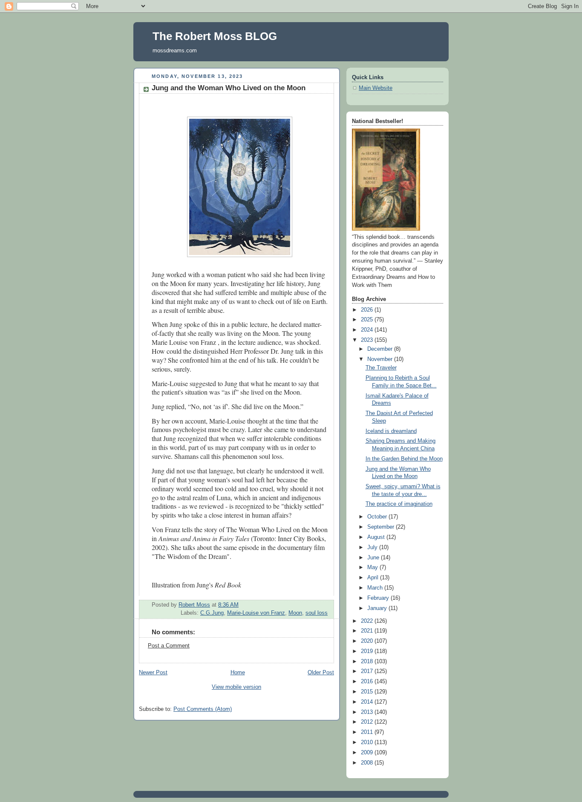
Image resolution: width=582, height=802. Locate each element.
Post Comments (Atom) (202, 709)
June (374, 558)
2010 (368, 742)
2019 (368, 651)
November (380, 359)
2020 (368, 641)
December (380, 349)
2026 (368, 310)
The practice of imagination (399, 504)
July (373, 547)
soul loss (316, 613)
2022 (368, 621)
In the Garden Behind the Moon (404, 459)
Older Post (321, 673)
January (378, 608)
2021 (368, 631)
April (373, 578)
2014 (368, 702)
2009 (368, 753)
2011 (368, 732)
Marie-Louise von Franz (256, 613)
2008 (368, 763)
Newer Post (153, 673)
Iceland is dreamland (391, 431)
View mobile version (236, 687)
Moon (295, 613)
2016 (368, 682)
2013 (368, 712)
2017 (368, 671)
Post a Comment (169, 646)
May (373, 567)
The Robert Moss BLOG (215, 36)
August (376, 537)
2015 (368, 692)
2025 (368, 320)
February (379, 598)
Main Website (375, 88)
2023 (368, 340)
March (375, 588)
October (378, 517)
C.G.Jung (212, 613)
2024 (368, 330)
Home (237, 673)
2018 (368, 662)
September (381, 527)
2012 (368, 722)
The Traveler (381, 368)
